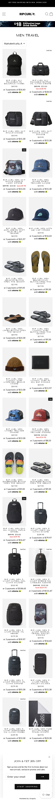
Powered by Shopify (27, 798)
